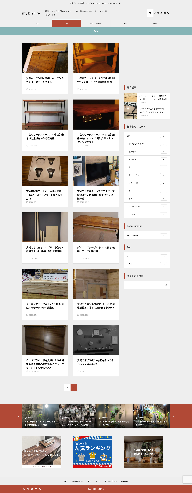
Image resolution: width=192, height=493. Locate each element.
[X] (158, 13)
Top (37, 23)
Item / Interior (95, 23)
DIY (66, 23)
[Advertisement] (147, 61)
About (155, 23)
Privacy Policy (111, 481)
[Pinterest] (161, 13)
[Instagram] (154, 13)
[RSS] (168, 13)
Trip (125, 23)
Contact (124, 481)
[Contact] (164, 13)
